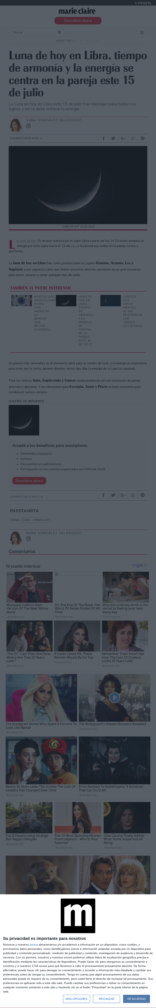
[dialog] (78, 951)
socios (34, 944)
